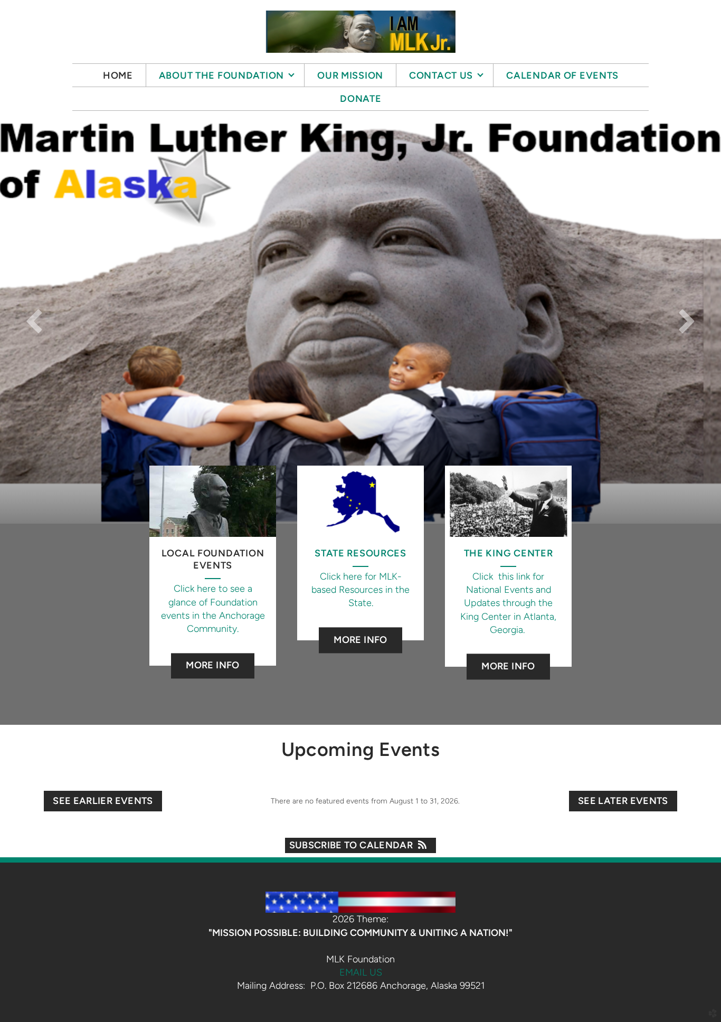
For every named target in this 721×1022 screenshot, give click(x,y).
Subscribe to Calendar (351, 845)
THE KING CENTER (508, 553)
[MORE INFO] (212, 652)
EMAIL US (360, 972)
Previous (34, 320)
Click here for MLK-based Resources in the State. (360, 590)
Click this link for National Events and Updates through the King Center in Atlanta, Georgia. (508, 603)
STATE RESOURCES (360, 553)
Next (686, 320)
